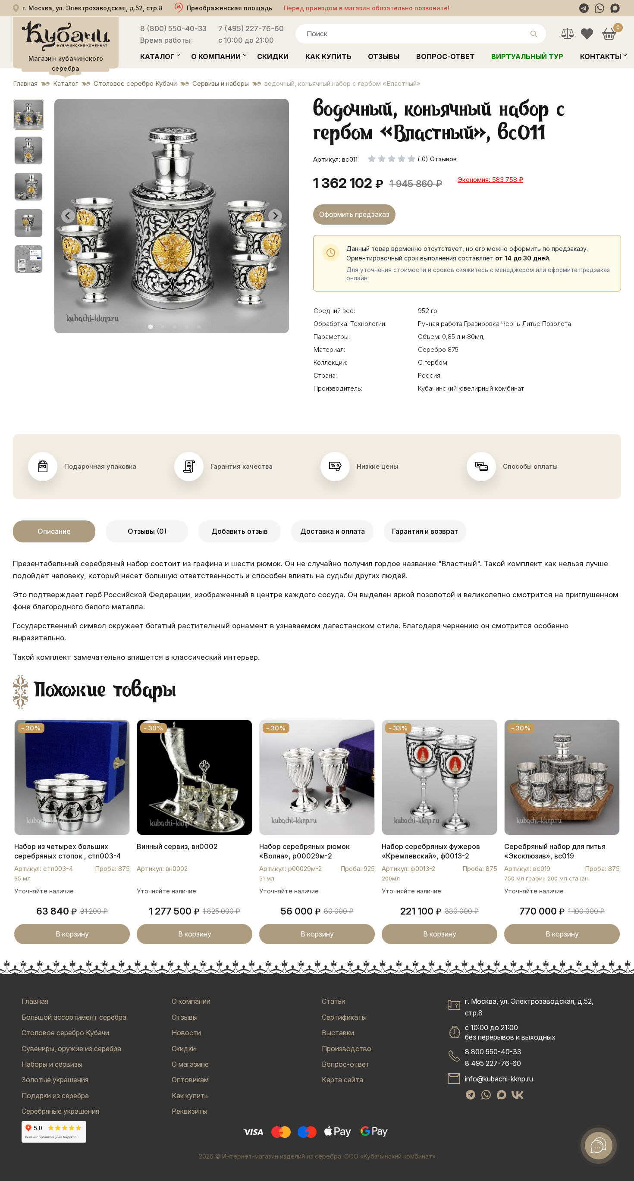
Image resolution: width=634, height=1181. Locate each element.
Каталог (157, 56)
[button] (28, 114)
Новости (186, 1032)
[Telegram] (584, 8)
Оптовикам (190, 1079)
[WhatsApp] (599, 8)
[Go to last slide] (68, 216)
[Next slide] (275, 216)
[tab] (150, 326)
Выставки (338, 1032)
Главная (35, 1001)
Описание (54, 531)
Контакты (600, 56)
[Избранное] (586, 34)
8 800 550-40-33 (493, 1051)
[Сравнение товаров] (567, 34)
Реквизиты (189, 1111)
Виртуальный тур (527, 56)
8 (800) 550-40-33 (173, 28)
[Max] (615, 8)
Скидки (273, 56)
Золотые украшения (55, 1079)
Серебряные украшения (60, 1111)
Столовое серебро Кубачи (65, 1032)
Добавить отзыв (239, 531)
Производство (346, 1048)
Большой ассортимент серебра (74, 1017)
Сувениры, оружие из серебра (71, 1048)
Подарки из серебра (55, 1095)
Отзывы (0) (147, 531)
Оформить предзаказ (354, 214)
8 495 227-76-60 (493, 1063)
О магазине (190, 1064)
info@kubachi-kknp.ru (499, 1078)
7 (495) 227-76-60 (251, 28)
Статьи (333, 1001)
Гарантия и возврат (425, 531)
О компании (216, 56)
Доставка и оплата (332, 531)
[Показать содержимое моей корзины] (608, 34)
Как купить (328, 56)
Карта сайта (342, 1079)
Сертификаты (344, 1017)
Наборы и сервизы (52, 1064)
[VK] (518, 1095)
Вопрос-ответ (445, 56)
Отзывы (383, 56)
